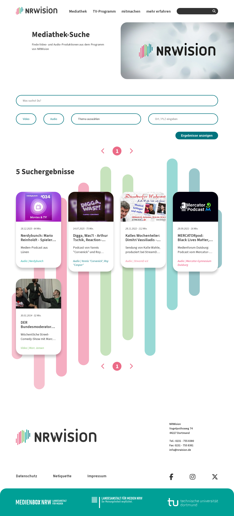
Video (26, 119)
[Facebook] (171, 477)
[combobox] (197, 11)
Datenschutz (26, 476)
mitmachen (130, 11)
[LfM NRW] (117, 502)
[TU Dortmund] (193, 502)
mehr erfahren (158, 11)
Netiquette (62, 476)
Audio (53, 119)
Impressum (96, 476)
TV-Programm (104, 11)
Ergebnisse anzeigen (197, 135)
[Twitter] (215, 477)
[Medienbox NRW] (41, 502)
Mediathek (78, 11)
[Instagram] (192, 477)
